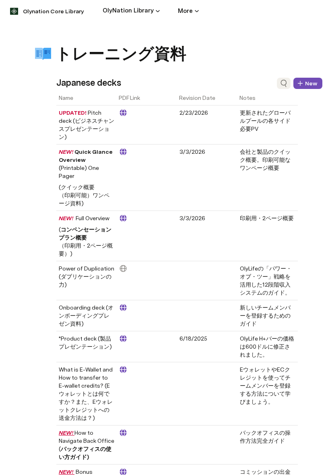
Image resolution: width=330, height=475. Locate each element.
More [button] (185, 10)
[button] (158, 11)
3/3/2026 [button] (192, 152)
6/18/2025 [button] (193, 338)
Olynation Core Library (53, 11)
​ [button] (183, 268)
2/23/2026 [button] (193, 112)
